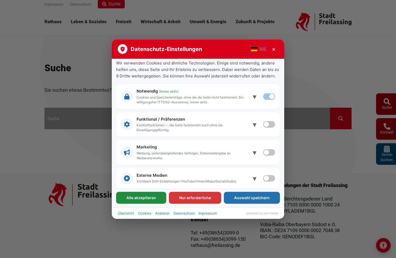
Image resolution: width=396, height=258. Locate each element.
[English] (262, 49)
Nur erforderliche (195, 197)
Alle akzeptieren (141, 197)
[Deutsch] (254, 49)
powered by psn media (262, 213)
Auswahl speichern (252, 197)
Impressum (208, 213)
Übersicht (126, 213)
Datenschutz (184, 213)
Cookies (144, 213)
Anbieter (162, 213)
